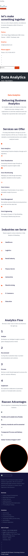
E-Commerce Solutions (8, 516)
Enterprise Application (8, 522)
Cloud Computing (7, 514)
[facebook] (3, 55)
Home (2, 80)
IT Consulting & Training (8, 504)
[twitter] (3, 57)
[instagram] (3, 64)
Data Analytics (6, 520)
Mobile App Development (9, 497)
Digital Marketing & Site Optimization (11, 503)
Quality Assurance (7, 501)
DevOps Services (7, 499)
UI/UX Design (6, 513)
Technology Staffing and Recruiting (11, 518)
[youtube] (3, 62)
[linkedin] (3, 60)
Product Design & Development (10, 495)
